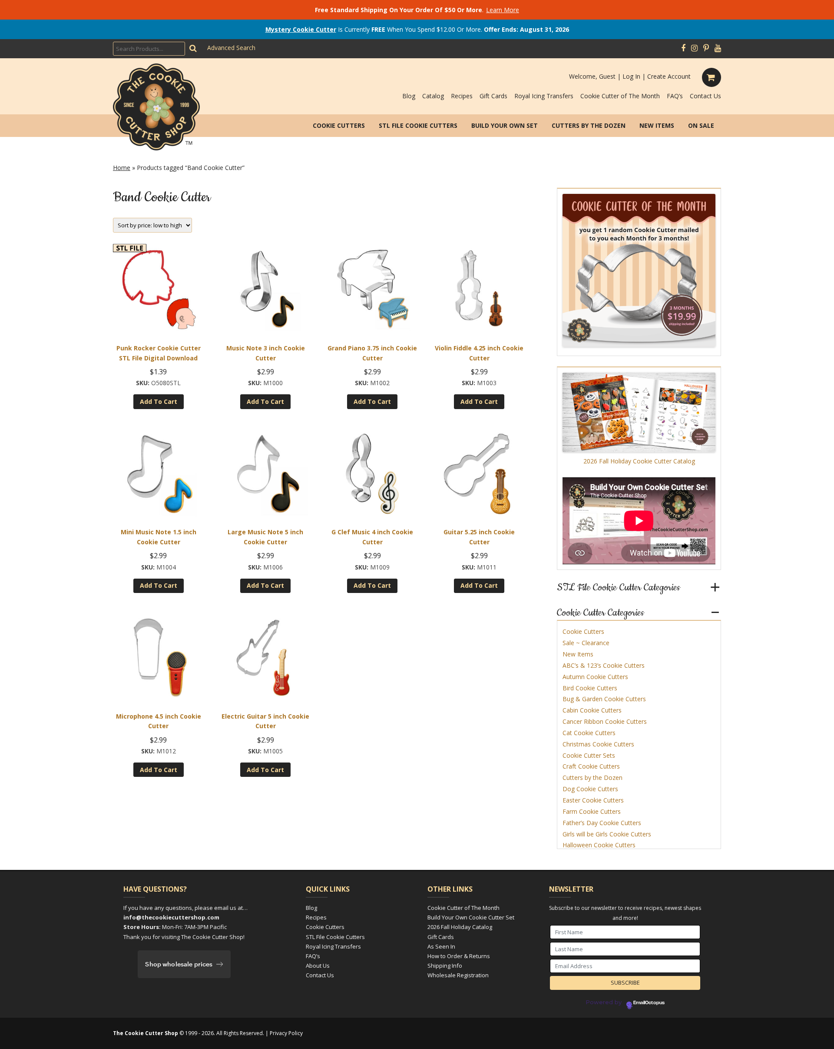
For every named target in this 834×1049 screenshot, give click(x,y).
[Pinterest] (706, 48)
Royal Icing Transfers (543, 96)
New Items (656, 125)
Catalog (433, 96)
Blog (408, 96)
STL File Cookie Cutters (418, 125)
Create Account (669, 76)
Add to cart (158, 401)
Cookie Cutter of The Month (620, 96)
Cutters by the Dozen (589, 125)
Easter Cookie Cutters (593, 800)
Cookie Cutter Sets (589, 755)
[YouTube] (718, 48)
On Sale (701, 125)
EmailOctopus (649, 1003)
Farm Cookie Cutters (592, 811)
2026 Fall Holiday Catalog (459, 927)
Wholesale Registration (458, 975)
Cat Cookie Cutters (589, 733)
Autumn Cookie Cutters (595, 677)
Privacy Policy (286, 1033)
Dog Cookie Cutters (590, 789)
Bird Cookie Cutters (590, 688)
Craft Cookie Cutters (591, 766)
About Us (318, 965)
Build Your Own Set (504, 125)
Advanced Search (231, 47)
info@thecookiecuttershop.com (171, 917)
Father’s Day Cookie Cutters (602, 823)
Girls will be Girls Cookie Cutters (607, 834)
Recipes (462, 96)
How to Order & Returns (458, 956)
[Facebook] (683, 48)
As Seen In (441, 946)
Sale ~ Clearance (586, 643)
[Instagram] (694, 48)
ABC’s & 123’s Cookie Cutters (604, 665)
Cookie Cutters (339, 125)
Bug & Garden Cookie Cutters (604, 699)
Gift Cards (493, 96)
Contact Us (705, 96)
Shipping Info (444, 965)
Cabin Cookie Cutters (592, 710)
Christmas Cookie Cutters (598, 744)
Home (121, 167)
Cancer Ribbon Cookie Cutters (605, 721)
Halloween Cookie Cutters (599, 845)
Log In (631, 76)
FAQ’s (675, 96)
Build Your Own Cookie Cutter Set (470, 917)
